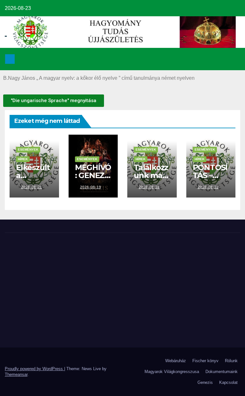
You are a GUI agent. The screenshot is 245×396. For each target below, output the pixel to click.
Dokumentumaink (221, 371)
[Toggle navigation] (233, 59)
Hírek (23, 159)
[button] (220, 59)
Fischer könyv (205, 360)
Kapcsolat (228, 382)
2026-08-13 (208, 187)
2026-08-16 (149, 187)
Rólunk (231, 360)
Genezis (205, 382)
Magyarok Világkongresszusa (172, 371)
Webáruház (175, 360)
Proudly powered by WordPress (34, 368)
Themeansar (16, 374)
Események (28, 149)
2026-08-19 (90, 187)
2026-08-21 (31, 187)
